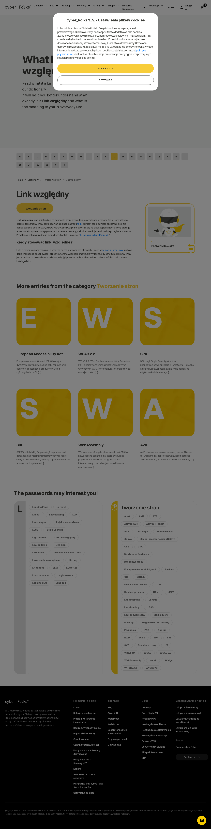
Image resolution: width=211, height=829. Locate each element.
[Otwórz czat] (201, 820)
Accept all (105, 68)
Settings (105, 80)
